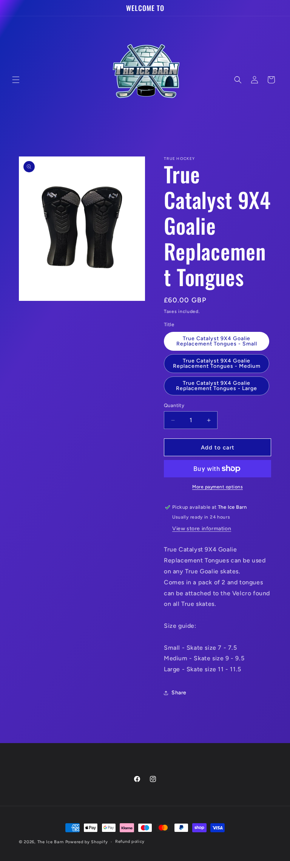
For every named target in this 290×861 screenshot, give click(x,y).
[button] (16, 79)
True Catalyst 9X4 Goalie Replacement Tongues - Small (216, 341)
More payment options (217, 486)
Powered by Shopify (86, 841)
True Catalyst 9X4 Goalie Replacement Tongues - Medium (217, 363)
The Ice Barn (50, 841)
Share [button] (179, 692)
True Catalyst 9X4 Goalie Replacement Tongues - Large (216, 386)
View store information (201, 528)
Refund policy (130, 841)
